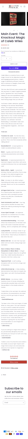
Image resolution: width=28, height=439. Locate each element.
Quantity (3, 55)
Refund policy (7, 420)
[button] (3, 6)
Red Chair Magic (11, 436)
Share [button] (4, 375)
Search (5, 410)
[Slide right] (17, 30)
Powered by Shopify (20, 436)
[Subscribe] (23, 402)
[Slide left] (10, 30)
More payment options (14, 71)
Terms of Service (8, 417)
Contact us (6, 414)
